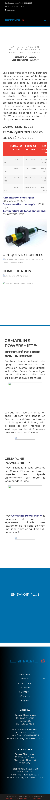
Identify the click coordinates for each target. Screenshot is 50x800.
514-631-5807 (31, 729)
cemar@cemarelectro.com (15, 6)
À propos (25, 674)
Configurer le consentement (32, 798)
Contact (25, 692)
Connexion (11, 10)
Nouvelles (25, 683)
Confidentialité (12, 798)
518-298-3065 (31, 769)
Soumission (25, 687)
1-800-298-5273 (25, 3)
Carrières (25, 696)
